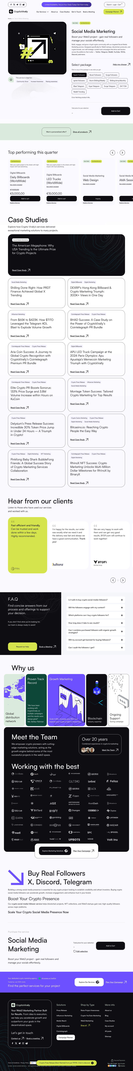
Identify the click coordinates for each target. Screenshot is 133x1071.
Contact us (15, 1038)
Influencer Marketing (64, 1016)
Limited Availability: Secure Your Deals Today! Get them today (66, 5)
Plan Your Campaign (82, 851)
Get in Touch (76, 12)
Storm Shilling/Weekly (97, 80)
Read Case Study (19, 270)
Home (10, 18)
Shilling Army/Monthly (118, 80)
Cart (119, 5)
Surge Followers (111, 75)
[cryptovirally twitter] (14, 5)
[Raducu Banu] (91, 750)
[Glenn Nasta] (83, 750)
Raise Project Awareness (90, 1010)
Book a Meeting (89, 12)
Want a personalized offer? (56, 132)
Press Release (62, 1010)
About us (54, 12)
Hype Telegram (94, 86)
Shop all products (80, 132)
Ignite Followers (79, 80)
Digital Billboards (63, 1026)
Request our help (22, 647)
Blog (106, 1016)
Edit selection (82, 951)
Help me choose (120, 64)
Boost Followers (95, 75)
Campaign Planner (112, 12)
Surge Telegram (109, 86)
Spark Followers (79, 75)
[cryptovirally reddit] (23, 5)
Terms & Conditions (14, 1063)
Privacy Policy (25, 1063)
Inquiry (98, 199)
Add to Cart (115, 111)
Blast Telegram (78, 86)
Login (115, 5)
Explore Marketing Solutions (52, 851)
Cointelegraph (62, 1031)
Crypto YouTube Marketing (91, 1016)
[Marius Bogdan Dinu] (87, 750)
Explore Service (15, 203)
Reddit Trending (79, 92)
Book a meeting (33, 1038)
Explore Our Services (87, 982)
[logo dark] (18, 11)
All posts (108, 1031)
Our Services (41, 12)
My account (109, 1026)
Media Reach (61, 1021)
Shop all (84, 1025)
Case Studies (65, 12)
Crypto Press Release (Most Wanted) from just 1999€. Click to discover (64, 1063)
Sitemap (108, 1036)
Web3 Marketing (87, 1021)
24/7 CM (123, 86)
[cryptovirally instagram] (20, 5)
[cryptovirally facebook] (11, 5)
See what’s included (16, 185)
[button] (112, 152)
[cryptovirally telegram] (17, 5)
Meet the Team (108, 750)
